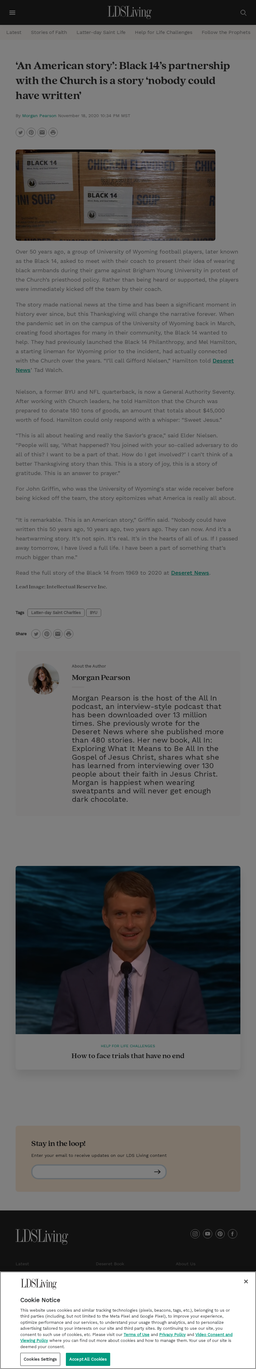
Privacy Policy (172, 1334)
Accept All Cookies (88, 1359)
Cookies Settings (40, 1359)
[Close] (246, 1281)
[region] (128, 1320)
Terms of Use (137, 1334)
